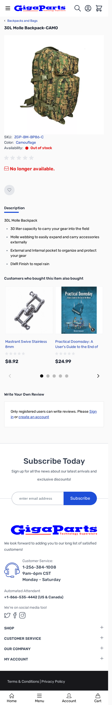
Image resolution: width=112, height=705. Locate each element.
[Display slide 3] (54, 376)
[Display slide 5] (67, 376)
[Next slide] (98, 376)
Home (12, 701)
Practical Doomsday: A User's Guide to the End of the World (76, 346)
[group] (19, 158)
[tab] (14, 210)
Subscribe (80, 498)
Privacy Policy (53, 681)
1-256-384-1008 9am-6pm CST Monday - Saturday (41, 573)
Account (69, 701)
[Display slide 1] (42, 376)
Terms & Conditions (23, 681)
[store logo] (42, 8)
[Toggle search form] (78, 8)
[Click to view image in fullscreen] (54, 84)
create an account (33, 417)
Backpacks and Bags (21, 21)
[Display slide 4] (60, 376)
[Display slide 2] (48, 376)
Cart (97, 701)
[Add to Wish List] (9, 190)
